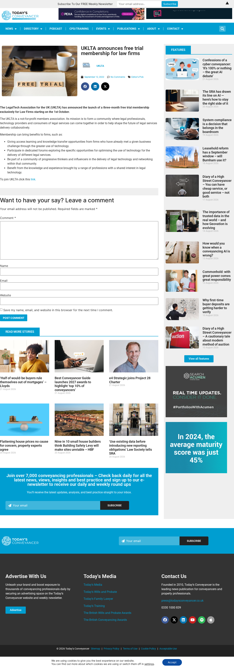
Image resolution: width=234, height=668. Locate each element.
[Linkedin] (183, 620)
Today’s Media (93, 584)
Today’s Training (94, 606)
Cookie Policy (148, 648)
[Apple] (210, 620)
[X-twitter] (174, 620)
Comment (8, 218)
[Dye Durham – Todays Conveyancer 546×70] (189, 18)
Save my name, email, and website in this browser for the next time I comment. (58, 310)
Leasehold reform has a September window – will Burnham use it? (216, 154)
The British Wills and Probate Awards (107, 613)
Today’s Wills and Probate (100, 592)
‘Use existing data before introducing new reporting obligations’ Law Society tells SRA (130, 447)
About (151, 28)
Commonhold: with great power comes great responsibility (217, 276)
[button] (85, 86)
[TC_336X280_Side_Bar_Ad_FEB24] (196, 416)
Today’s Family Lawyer (98, 599)
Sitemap (95, 648)
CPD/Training (79, 28)
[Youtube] (192, 620)
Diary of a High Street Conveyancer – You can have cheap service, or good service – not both (217, 186)
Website (5, 295)
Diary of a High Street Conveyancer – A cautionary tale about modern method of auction (217, 336)
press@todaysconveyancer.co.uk (182, 600)
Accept (172, 662)
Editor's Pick (137, 77)
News (9, 28)
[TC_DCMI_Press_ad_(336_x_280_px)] (196, 472)
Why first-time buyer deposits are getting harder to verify (216, 306)
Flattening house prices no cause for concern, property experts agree (24, 445)
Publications (126, 28)
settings (149, 663)
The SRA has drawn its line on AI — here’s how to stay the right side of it (217, 97)
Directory (31, 28)
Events (101, 28)
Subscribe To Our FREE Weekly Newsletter (85, 4)
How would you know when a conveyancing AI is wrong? (216, 249)
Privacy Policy (111, 648)
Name (4, 265)
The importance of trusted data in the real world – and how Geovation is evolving (216, 220)
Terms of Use (130, 648)
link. (33, 179)
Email (3, 280)
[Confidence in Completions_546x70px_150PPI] (101, 19)
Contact (173, 28)
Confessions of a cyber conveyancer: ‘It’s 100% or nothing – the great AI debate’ (217, 68)
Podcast (56, 28)
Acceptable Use (168, 648)
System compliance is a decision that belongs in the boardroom (217, 126)
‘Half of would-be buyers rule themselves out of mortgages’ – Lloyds (23, 382)
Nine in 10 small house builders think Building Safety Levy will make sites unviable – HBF (78, 445)
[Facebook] (165, 620)
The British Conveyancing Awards (105, 620)
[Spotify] (201, 620)
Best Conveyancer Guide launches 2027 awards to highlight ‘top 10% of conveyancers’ (73, 384)
